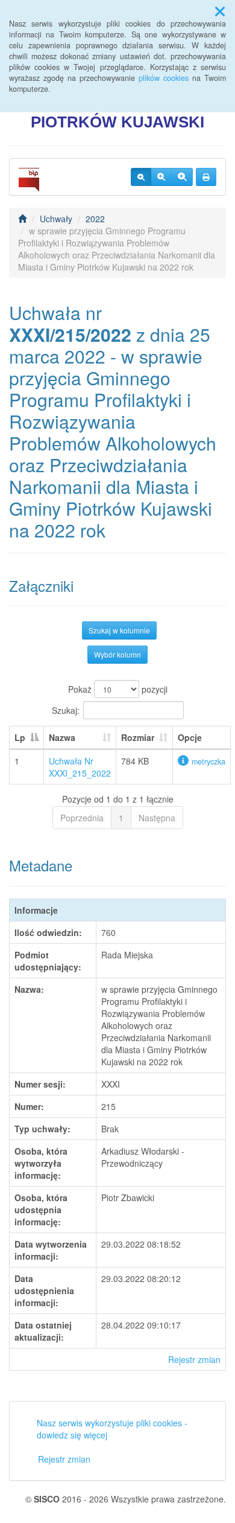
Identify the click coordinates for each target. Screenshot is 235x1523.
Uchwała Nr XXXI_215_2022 (80, 767)
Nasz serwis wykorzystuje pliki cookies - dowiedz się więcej (112, 1429)
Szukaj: (66, 710)
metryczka (208, 761)
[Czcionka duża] (182, 177)
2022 (95, 219)
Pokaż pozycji (118, 689)
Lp (19, 737)
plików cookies (164, 77)
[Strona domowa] (22, 219)
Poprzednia (82, 818)
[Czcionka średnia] (161, 177)
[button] (220, 11)
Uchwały (56, 219)
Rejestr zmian (194, 1359)
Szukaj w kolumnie (119, 630)
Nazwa (62, 737)
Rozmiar (137, 737)
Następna (157, 818)
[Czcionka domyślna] (141, 177)
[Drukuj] (206, 177)
